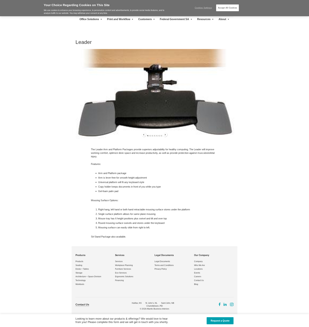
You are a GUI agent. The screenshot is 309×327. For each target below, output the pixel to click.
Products (80, 255)
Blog (196, 284)
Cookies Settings (203, 8)
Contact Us (199, 280)
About (222, 19)
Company (198, 261)
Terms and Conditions (164, 265)
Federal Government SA (174, 19)
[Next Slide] (165, 135)
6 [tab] (159, 135)
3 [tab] (152, 135)
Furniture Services (123, 269)
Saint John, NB (167, 303)
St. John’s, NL (151, 303)
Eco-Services (121, 273)
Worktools (79, 284)
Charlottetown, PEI (154, 306)
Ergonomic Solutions (124, 276)
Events (197, 273)
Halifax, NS (137, 303)
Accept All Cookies (227, 8)
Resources (204, 19)
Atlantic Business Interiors (158, 309)
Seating (78, 265)
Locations (198, 269)
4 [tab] (154, 135)
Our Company (201, 255)
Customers (145, 19)
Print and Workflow (118, 19)
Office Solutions (89, 19)
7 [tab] (161, 135)
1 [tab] (148, 135)
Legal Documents (164, 255)
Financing (119, 280)
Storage (78, 273)
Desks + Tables (82, 269)
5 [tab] (157, 135)
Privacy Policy (160, 269)
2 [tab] (150, 135)
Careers (197, 276)
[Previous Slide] (144, 135)
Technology (80, 280)
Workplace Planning (124, 265)
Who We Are (199, 265)
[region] (154, 8)
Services (119, 255)
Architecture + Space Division (88, 276)
